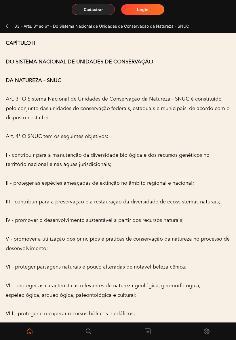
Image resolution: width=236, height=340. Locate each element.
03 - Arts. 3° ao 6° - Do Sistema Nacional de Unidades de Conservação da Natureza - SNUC (101, 26)
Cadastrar (93, 9)
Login (143, 9)
